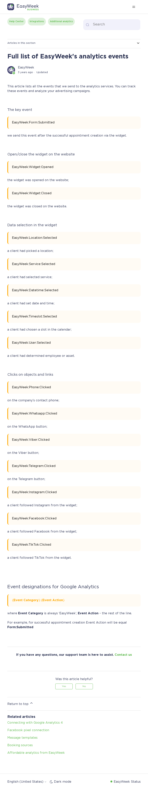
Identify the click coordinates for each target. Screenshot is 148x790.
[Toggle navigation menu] (134, 7)
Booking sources (20, 745)
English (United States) (25, 781)
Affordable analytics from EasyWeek (36, 752)
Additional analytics (61, 21)
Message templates (22, 737)
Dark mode (62, 781)
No (84, 686)
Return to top (18, 704)
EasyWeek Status (127, 781)
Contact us (123, 654)
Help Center (16, 21)
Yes (64, 686)
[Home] (24, 6)
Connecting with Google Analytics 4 (35, 722)
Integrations (37, 21)
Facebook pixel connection (28, 730)
